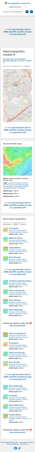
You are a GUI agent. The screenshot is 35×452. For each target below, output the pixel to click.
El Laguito (13, 395)
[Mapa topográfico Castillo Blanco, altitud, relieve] (5, 418)
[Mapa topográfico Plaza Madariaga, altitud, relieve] (5, 312)
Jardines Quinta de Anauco (20, 281)
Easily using (17, 31)
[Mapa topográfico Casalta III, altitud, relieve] (17, 161)
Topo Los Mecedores (17, 333)
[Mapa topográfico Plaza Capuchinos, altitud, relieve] (5, 408)
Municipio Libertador (15, 232)
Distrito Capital (21, 230)
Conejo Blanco (15, 248)
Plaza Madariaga (16, 310)
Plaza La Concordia (17, 290)
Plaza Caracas (15, 300)
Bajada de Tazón (15, 238)
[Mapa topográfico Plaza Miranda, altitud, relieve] (5, 260)
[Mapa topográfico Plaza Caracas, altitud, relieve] (5, 303)
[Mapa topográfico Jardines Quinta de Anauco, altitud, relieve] (5, 284)
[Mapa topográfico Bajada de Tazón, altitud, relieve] (5, 241)
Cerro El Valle (14, 362)
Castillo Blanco (15, 415)
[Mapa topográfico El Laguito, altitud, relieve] (5, 398)
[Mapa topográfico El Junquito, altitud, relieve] (5, 231)
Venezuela (12, 230)
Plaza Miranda (15, 257)
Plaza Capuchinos (16, 405)
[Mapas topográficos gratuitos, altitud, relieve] (4, 59)
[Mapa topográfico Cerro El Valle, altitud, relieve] (5, 365)
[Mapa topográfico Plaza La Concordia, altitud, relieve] (5, 293)
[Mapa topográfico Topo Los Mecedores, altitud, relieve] (5, 336)
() (16, 185)
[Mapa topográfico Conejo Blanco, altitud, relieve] (5, 250)
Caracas (25, 232)
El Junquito (14, 228)
